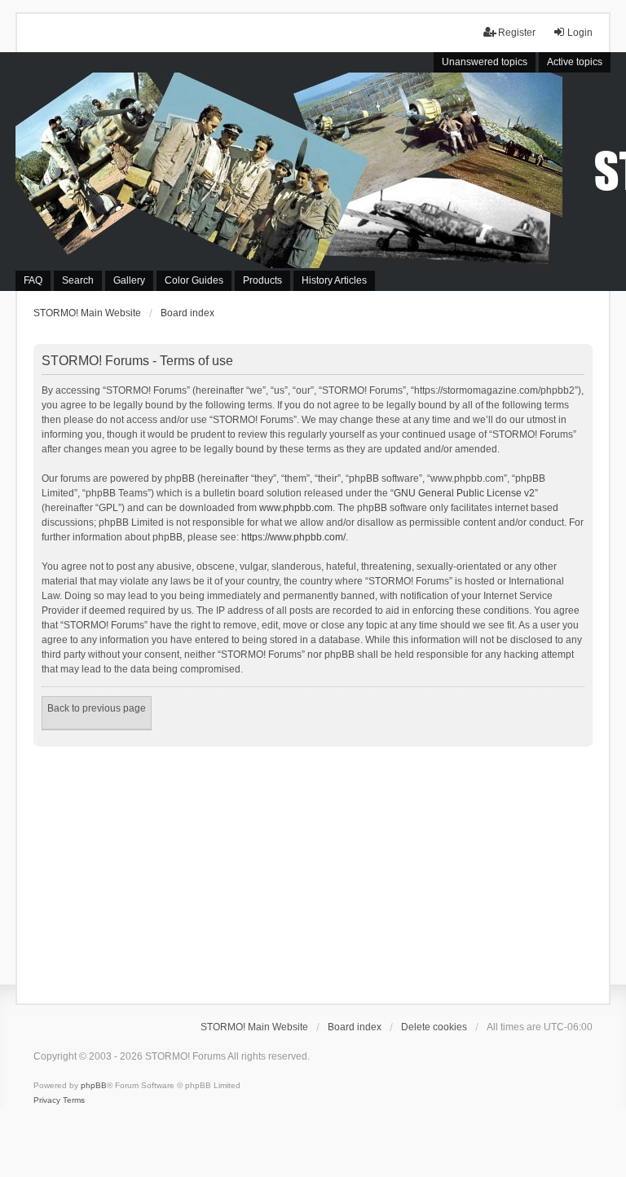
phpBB (94, 1085)
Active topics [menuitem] (574, 62)
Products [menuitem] (262, 280)
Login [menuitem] (580, 32)
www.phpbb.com (296, 508)
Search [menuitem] (78, 280)
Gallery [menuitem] (129, 280)
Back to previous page (96, 708)
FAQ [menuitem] (33, 280)
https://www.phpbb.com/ (293, 537)
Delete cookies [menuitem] (434, 1027)
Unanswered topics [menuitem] (484, 62)
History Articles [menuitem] (334, 280)
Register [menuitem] (517, 32)
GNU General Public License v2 (464, 493)
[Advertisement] (313, 869)
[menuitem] (46, 1100)
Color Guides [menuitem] (194, 280)
